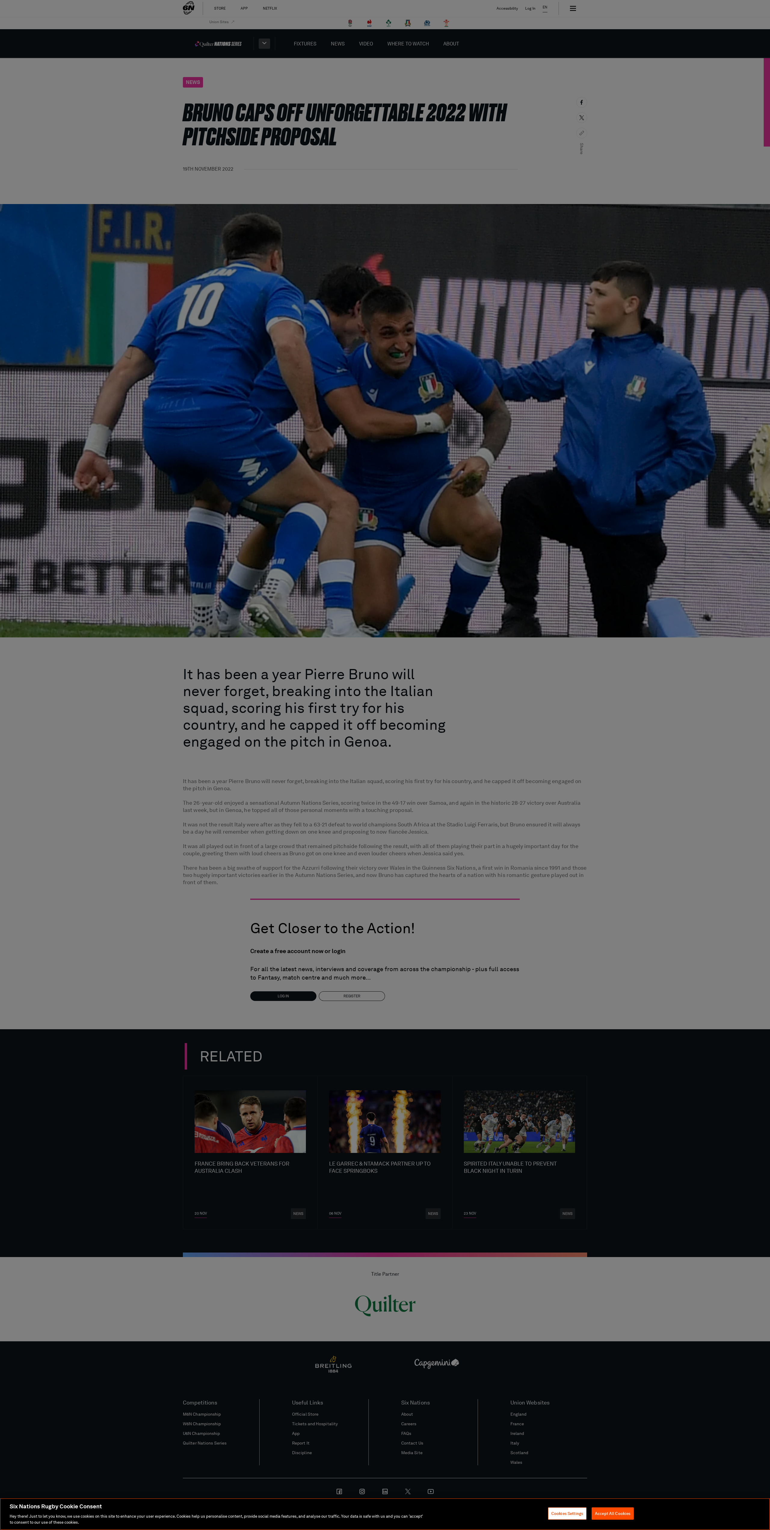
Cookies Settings (567, 1513)
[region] (385, 1514)
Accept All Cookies (612, 1513)
